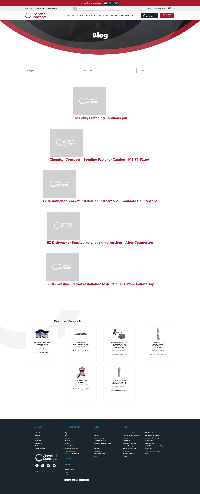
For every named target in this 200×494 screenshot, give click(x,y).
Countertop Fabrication (129, 443)
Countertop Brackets (100, 440)
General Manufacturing (129, 448)
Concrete (125, 438)
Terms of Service (69, 469)
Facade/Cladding (128, 446)
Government (126, 451)
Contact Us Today (111, 3)
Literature (67, 440)
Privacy (66, 472)
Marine (125, 456)
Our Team (38, 440)
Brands (80, 15)
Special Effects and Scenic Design (154, 446)
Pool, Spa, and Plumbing (151, 438)
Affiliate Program (40, 448)
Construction (126, 440)
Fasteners (96, 446)
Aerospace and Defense (130, 433)
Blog (65, 433)
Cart (173, 8)
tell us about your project (167, 15)
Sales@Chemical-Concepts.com (46, 8)
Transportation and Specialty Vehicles (152, 452)
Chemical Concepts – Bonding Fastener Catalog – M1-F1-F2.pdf (100, 159)
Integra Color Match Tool (71, 454)
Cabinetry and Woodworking (131, 435)
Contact (37, 438)
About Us (114, 15)
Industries (103, 15)
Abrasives (96, 433)
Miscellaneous (98, 451)
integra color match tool (150, 15)
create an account (159, 8)
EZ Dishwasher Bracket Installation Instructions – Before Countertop (100, 284)
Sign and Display (149, 443)
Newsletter (38, 443)
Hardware (96, 448)
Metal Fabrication (149, 433)
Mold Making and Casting (152, 435)
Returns (66, 467)
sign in (149, 8)
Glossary (66, 443)
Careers (37, 435)
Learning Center (69, 446)
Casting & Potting (99, 438)
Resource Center (128, 15)
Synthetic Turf (148, 448)
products (70, 15)
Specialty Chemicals (99, 454)
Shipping (67, 464)
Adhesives (96, 435)
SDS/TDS (67, 438)
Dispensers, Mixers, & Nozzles (102, 443)
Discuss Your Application (71, 448)
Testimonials (38, 446)
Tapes (95, 456)
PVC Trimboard (148, 440)
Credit (66, 475)
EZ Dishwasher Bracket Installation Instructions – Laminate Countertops (100, 201)
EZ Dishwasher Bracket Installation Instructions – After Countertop (100, 242)
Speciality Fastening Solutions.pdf (100, 118)
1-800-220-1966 (29, 8)
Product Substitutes (70, 451)
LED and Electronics (128, 454)
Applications (91, 15)
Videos (66, 435)
